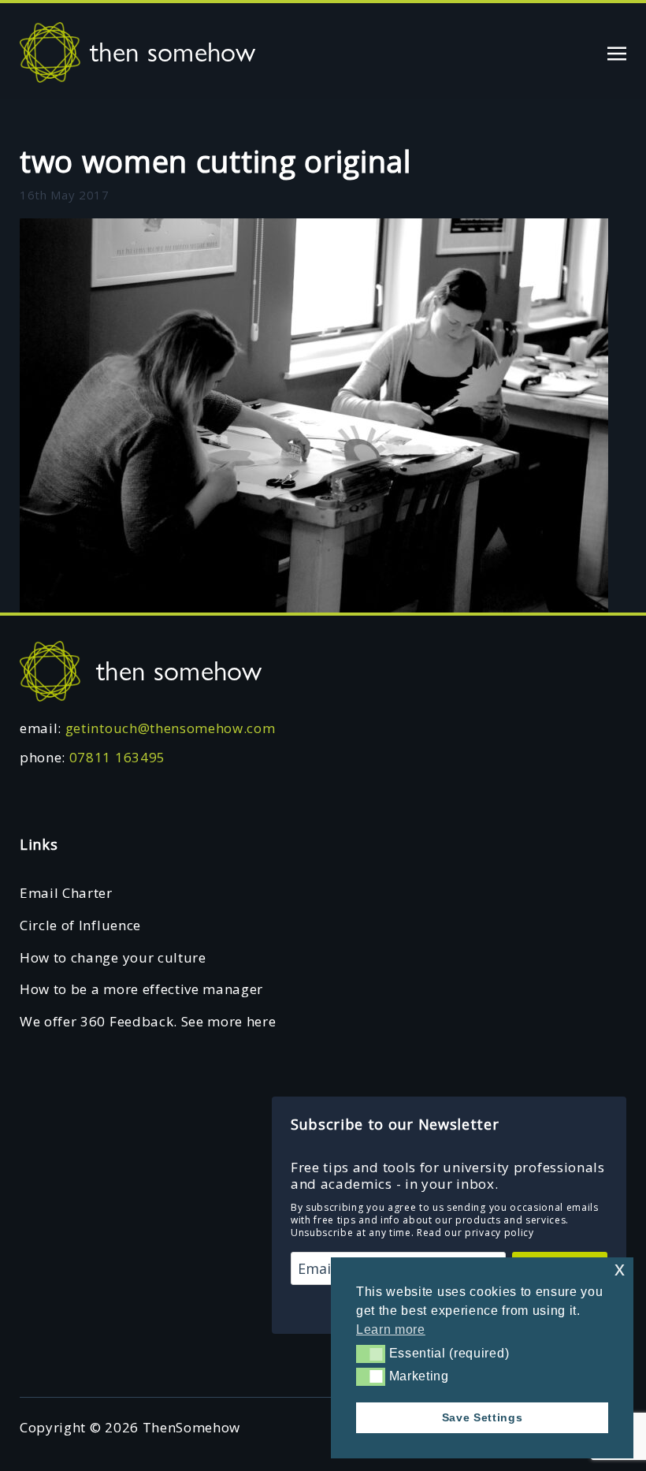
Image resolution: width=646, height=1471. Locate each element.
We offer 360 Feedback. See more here (148, 1021)
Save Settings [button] (482, 1417)
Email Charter (66, 893)
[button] (370, 1353)
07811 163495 (117, 757)
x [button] (620, 1268)
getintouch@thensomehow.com (170, 728)
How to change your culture (113, 957)
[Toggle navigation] (616, 52)
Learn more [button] (390, 1329)
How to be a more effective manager (141, 989)
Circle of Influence (80, 925)
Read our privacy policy (475, 1232)
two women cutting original (215, 160)
